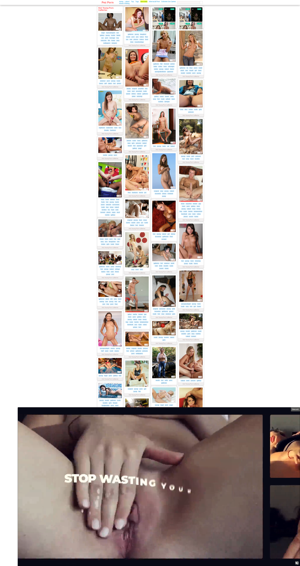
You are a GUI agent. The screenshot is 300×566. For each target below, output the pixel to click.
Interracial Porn (154, 1)
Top (132, 1)
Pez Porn (108, 2)
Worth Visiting (124, 3)
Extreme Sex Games (168, 1)
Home (121, 1)
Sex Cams (143, 1)
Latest (127, 1)
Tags (137, 1)
